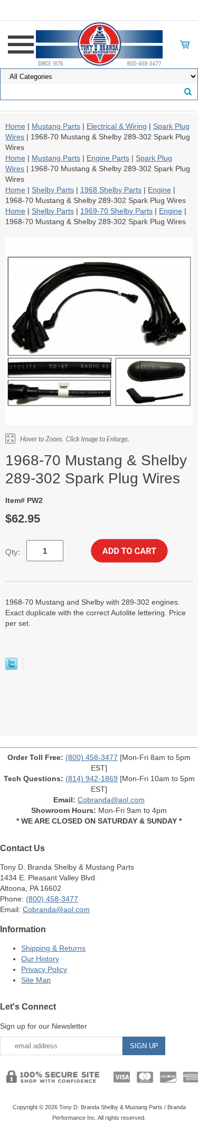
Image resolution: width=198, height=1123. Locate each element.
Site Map (36, 980)
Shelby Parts (53, 189)
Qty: (12, 551)
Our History (40, 958)
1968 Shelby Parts (111, 189)
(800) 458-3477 (91, 757)
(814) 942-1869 (91, 778)
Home (15, 126)
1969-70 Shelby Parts (116, 211)
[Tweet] (11, 667)
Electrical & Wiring (117, 126)
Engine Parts (108, 158)
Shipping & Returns (53, 948)
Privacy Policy (44, 969)
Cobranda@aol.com (111, 799)
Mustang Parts (56, 126)
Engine (159, 189)
